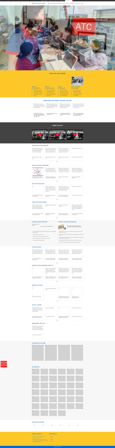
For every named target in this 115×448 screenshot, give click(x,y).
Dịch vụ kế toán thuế (60, 3)
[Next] (83, 111)
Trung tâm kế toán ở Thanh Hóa (77, 157)
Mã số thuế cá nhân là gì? (36, 296)
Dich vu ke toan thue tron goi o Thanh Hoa (51, 196)
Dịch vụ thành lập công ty (69, 3)
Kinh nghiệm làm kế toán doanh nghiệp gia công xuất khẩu (64, 317)
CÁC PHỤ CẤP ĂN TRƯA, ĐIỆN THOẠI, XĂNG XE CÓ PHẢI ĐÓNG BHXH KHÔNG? (44, 232)
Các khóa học (76, 3)
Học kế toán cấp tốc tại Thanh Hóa (47, 226)
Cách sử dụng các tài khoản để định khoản (75, 297)
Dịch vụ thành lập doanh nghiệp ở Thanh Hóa (77, 214)
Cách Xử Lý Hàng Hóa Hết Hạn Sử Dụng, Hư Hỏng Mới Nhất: (69, 242)
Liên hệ (82, 3)
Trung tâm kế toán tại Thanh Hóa (38, 234)
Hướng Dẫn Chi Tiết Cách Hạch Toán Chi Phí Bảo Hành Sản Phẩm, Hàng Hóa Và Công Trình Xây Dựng (39, 115)
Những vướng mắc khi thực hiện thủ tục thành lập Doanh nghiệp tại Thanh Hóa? (63, 214)
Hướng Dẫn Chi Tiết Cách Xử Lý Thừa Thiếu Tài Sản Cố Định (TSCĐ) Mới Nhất (74, 226)
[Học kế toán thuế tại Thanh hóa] (39, 3)
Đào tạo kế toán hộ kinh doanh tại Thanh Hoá (40, 236)
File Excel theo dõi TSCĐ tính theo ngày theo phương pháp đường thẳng (77, 277)
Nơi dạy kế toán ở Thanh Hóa (77, 316)
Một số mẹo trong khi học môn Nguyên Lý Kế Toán (41, 238)
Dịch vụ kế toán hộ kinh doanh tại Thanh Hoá (37, 196)
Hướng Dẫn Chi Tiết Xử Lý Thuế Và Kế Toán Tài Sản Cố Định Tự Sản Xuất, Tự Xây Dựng (70, 232)
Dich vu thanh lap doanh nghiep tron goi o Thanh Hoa (37, 214)
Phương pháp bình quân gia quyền (38, 240)
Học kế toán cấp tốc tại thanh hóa (50, 157)
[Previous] (31, 111)
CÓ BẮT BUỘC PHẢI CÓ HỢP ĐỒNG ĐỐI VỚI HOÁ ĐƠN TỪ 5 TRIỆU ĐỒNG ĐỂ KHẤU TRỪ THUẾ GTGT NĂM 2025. (64, 298)
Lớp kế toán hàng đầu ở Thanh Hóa (51, 289)
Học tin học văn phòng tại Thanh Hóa (76, 177)
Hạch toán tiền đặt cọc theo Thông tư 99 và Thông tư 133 (37, 317)
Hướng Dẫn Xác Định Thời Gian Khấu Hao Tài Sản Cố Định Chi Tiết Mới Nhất (71, 235)
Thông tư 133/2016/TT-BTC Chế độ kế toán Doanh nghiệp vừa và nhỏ (51, 277)
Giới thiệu (54, 3)
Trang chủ (50, 3)
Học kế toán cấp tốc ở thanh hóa (37, 157)
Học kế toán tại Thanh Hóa (36, 334)
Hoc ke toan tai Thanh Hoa (50, 316)
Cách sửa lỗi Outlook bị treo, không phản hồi (52, 114)
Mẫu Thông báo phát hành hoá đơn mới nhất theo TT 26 (64, 277)
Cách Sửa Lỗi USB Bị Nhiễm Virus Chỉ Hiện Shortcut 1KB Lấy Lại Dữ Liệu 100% (79, 114)
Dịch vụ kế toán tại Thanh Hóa (77, 195)
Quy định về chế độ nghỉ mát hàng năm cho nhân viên (37, 277)
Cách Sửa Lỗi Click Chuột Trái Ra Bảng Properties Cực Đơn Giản (37, 177)
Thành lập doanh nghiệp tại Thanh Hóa (50, 214)
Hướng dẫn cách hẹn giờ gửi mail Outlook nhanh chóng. (63, 259)
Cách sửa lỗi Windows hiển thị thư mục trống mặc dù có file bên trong (77, 259)
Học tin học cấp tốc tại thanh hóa (63, 177)
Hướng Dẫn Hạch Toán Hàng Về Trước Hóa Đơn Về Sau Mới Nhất (70, 240)
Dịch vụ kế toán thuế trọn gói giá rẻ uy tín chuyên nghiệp (63, 196)
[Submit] (73, 0)
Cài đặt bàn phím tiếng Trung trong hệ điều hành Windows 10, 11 (66, 114)
